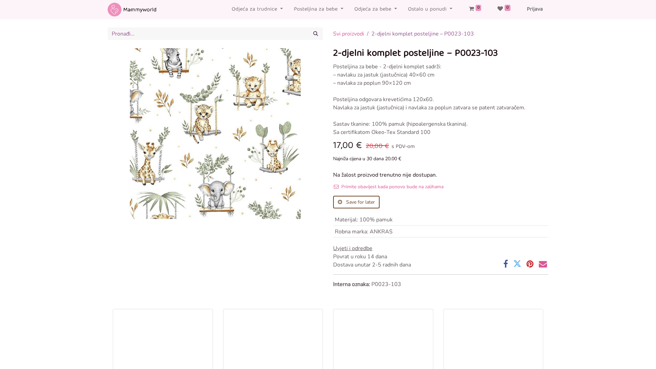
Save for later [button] (360, 202)
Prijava (535, 9)
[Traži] (316, 33)
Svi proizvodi (348, 34)
